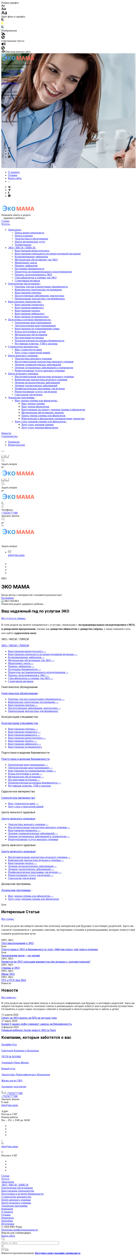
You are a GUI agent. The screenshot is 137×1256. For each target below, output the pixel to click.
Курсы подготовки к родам (30, 331)
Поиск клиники (24, 235)
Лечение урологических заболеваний (36, 385)
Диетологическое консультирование (35, 325)
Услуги (5, 1178)
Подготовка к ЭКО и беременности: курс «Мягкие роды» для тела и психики (49, 949)
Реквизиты (7, 1217)
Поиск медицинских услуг (30, 241)
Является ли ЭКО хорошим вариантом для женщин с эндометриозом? (45, 961)
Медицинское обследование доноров (42, 412)
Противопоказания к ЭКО (17, 943)
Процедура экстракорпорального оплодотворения (43, 271)
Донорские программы (21, 397)
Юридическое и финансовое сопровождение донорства (53, 418)
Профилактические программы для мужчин (40, 388)
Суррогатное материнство (23, 346)
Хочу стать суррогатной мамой (32, 352)
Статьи (5, 1175)
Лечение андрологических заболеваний (37, 382)
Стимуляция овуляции (27, 280)
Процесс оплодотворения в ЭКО (33, 274)
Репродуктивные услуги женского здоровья (40, 370)
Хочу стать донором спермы (37, 424)
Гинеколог (14, 441)
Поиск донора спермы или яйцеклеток (43, 415)
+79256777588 (14, 71)
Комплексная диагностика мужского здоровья (41, 379)
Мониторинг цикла (26, 262)
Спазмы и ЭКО (10, 967)
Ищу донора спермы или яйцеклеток (36, 400)
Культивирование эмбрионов (31, 256)
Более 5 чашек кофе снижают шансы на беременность (36, 1024)
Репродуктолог (16, 444)
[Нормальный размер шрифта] (3, 9)
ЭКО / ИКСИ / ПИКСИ (22, 247)
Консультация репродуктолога (32, 250)
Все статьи (7, 919)
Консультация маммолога (29, 307)
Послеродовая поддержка (29, 337)
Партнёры (7, 1220)
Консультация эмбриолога (29, 313)
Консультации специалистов (24, 301)
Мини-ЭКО (8, 974)
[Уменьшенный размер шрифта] (3, 5)
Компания (7, 1208)
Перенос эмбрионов (26, 265)
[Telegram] (9, 150)
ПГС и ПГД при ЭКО (13, 980)
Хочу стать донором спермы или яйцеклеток (40, 421)
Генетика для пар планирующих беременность (41, 286)
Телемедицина (23, 244)
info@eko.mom (9, 83)
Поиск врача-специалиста (29, 232)
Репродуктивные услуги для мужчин (36, 391)
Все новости (8, 997)
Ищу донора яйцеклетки (35, 406)
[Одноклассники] (8, 153)
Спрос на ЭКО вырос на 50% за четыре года (29, 1017)
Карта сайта (8, 1235)
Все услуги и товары (13, 618)
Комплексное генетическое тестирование (38, 289)
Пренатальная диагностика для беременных (40, 298)
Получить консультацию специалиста (57, 1253)
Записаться (14, 229)
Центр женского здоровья (23, 355)
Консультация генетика (28, 292)
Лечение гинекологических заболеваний (38, 364)
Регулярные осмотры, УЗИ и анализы (36, 343)
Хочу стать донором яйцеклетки (39, 427)
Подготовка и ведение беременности (29, 319)
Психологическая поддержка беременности (39, 340)
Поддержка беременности (29, 268)
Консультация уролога (27, 310)
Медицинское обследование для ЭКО (36, 259)
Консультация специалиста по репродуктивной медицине (48, 253)
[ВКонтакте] (9, 147)
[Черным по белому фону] (2, 20)
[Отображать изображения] (3, 33)
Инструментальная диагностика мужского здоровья (44, 376)
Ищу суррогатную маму (28, 349)
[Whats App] (9, 157)
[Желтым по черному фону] (2, 23)
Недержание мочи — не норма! (20, 955)
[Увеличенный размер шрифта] (4, 13)
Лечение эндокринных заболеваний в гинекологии (44, 367)
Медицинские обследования (31, 334)
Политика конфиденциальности (19, 1229)
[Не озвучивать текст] (3, 48)
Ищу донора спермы (33, 403)
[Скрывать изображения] (3, 37)
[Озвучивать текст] (3, 44)
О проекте (7, 1211)
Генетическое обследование (24, 283)
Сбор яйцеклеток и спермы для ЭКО (36, 277)
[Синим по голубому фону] (2, 27)
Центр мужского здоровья (23, 373)
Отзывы (6, 1214)
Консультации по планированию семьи (37, 328)
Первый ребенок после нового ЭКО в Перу (28, 1030)
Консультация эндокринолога (31, 316)
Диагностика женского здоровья (33, 358)
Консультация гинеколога (29, 304)
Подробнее (7, 598)
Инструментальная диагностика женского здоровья (44, 361)
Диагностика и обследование (31, 238)
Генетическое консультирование (33, 322)
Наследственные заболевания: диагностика (39, 295)
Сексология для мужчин (28, 394)
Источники (7, 1223)
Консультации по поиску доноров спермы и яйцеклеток (53, 409)
